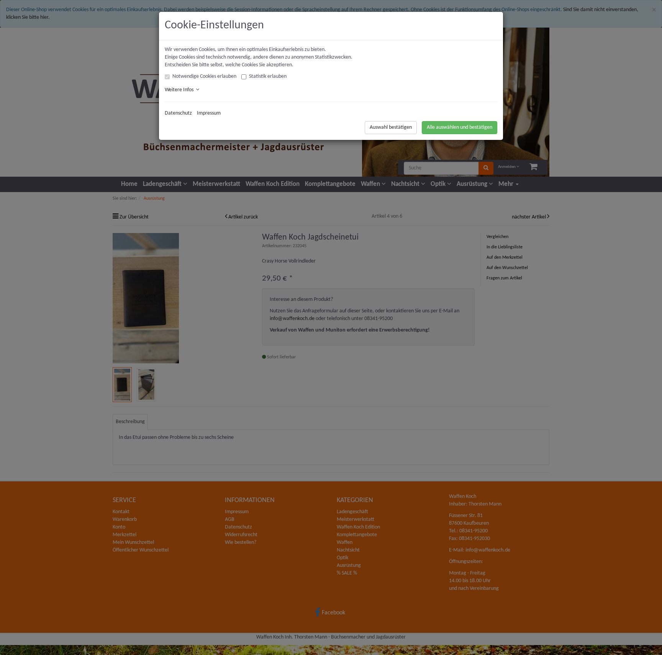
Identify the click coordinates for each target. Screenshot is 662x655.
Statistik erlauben (268, 76)
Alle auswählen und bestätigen (459, 127)
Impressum (209, 113)
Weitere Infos (180, 90)
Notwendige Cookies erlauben (204, 76)
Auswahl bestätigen (391, 127)
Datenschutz (178, 113)
